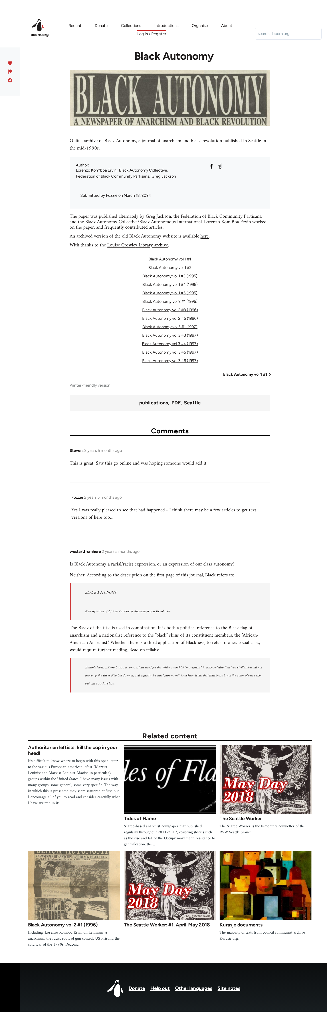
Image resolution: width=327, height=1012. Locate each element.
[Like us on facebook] (10, 80)
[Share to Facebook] (211, 166)
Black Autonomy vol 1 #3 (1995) (169, 276)
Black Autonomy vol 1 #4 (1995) (170, 284)
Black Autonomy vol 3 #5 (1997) (170, 352)
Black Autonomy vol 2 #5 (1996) (170, 318)
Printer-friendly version (90, 385)
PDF (176, 403)
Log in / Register (151, 33)
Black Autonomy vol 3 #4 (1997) (170, 343)
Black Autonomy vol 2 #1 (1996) (169, 301)
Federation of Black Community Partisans (112, 176)
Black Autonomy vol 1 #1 (170, 259)
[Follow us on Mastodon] (10, 63)
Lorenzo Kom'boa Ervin (96, 170)
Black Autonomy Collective (143, 170)
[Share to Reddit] (220, 166)
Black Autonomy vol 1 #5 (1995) (169, 293)
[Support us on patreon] (10, 71)
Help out (160, 988)
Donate (137, 988)
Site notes (229, 988)
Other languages (193, 988)
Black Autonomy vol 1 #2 (170, 267)
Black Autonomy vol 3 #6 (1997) (170, 360)
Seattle (192, 403)
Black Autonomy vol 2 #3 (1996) (170, 309)
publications (153, 403)
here (204, 236)
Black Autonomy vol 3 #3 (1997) (170, 335)
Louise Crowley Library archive (137, 245)
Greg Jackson (163, 176)
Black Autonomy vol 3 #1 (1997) (169, 326)
